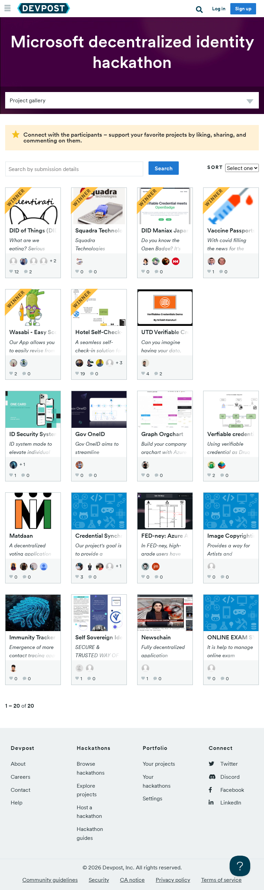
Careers (20, 776)
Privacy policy (173, 879)
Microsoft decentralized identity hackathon (132, 51)
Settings (152, 798)
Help (16, 802)
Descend (249, 102)
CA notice (132, 879)
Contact (20, 789)
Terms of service (221, 879)
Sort (215, 167)
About (18, 763)
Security (99, 879)
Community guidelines (50, 879)
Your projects (159, 763)
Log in (219, 8)
